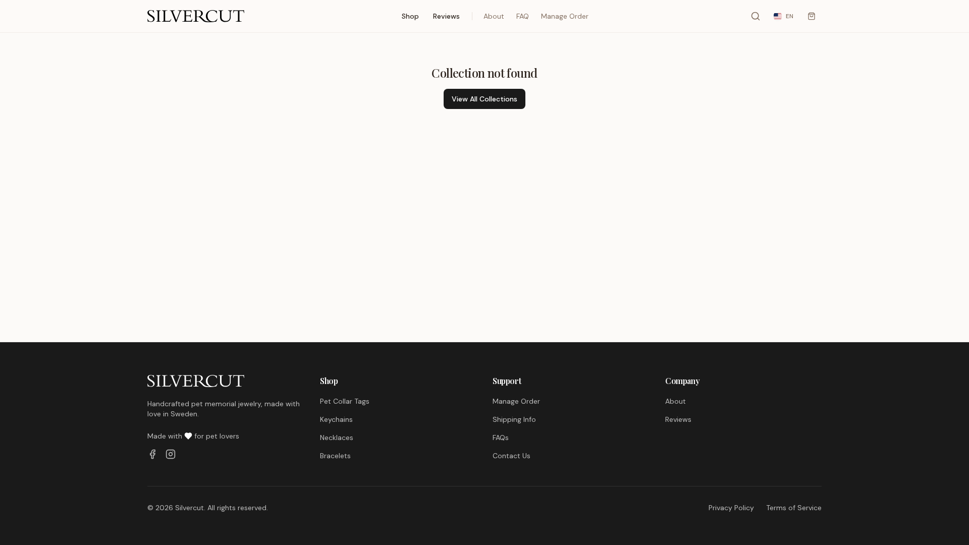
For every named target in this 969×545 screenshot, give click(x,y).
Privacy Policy (731, 507)
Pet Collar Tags (344, 401)
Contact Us (511, 455)
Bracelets (335, 455)
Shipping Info (514, 419)
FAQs (501, 437)
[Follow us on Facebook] (152, 454)
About (493, 16)
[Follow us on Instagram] (171, 454)
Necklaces (336, 437)
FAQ (522, 16)
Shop (410, 16)
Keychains (336, 419)
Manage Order (564, 16)
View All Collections (484, 98)
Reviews (446, 16)
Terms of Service (794, 507)
